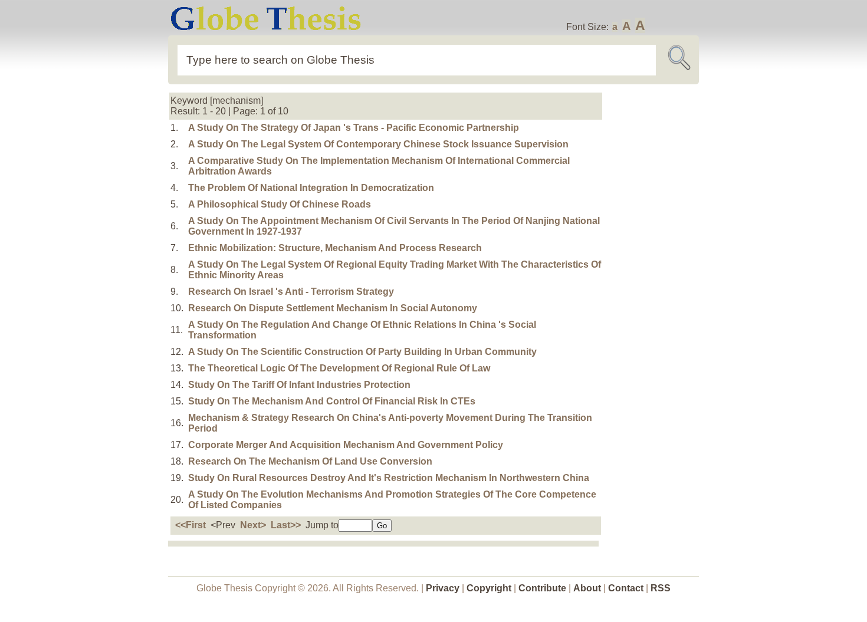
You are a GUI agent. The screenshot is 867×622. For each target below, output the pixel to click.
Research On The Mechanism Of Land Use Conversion (310, 461)
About (587, 588)
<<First (190, 525)
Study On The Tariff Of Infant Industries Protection (299, 385)
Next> (253, 525)
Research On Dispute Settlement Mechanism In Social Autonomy (332, 308)
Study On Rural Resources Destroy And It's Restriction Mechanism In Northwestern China (388, 478)
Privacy (442, 588)
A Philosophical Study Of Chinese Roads (279, 204)
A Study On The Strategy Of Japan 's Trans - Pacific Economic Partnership (353, 128)
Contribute (542, 588)
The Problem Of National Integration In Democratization (311, 188)
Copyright (489, 588)
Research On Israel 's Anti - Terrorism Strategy (291, 292)
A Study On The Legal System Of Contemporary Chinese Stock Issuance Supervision (378, 144)
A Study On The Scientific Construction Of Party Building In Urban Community (362, 352)
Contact (627, 588)
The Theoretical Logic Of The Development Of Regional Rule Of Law (339, 368)
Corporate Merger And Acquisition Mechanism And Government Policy (345, 445)
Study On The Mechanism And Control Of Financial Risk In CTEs (331, 401)
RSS (661, 588)
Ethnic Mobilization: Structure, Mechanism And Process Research (335, 248)
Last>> (286, 525)
